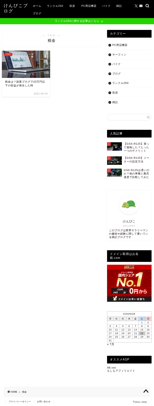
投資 (72, 5)
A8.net (111, 367)
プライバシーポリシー (20, 401)
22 (141, 333)
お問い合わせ (44, 401)
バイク (106, 5)
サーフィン (119, 54)
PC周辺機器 (89, 5)
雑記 (119, 5)
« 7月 (110, 344)
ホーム (37, 5)
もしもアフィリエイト (121, 370)
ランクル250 (55, 5)
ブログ (37, 13)
